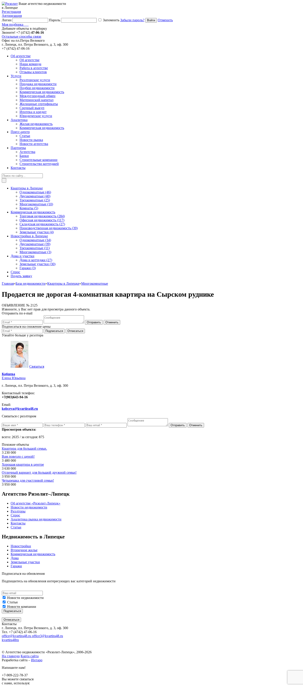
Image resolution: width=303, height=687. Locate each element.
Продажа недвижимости (38, 84)
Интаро (36, 660)
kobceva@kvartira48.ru (20, 408)
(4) (37, 232)
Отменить (165, 20)
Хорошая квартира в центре (23, 464)
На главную (11, 656)
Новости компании (21, 606)
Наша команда (30, 64)
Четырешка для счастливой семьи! (28, 480)
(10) (36, 204)
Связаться (36, 366)
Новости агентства (34, 144)
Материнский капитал (36, 100)
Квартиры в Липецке (63, 283)
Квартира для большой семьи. (24, 448)
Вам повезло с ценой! (18, 456)
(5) (29, 208)
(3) (35, 252)
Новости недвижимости (25, 598)
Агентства (27, 152)
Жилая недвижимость (36, 124)
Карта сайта (30, 656)
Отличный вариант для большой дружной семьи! (39, 472)
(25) (35, 200)
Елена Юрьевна (14, 376)
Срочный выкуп (32, 108)
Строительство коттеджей (39, 164)
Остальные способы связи (21, 36)
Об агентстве (29, 60)
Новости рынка (31, 140)
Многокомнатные (94, 283)
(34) (35, 240)
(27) (42, 224)
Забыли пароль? (132, 20)
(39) (49, 228)
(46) (35, 192)
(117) (42, 220)
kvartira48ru (10, 640)
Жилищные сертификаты (39, 104)
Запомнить (111, 20)
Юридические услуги (36, 116)
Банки (24, 156)
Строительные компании (38, 160)
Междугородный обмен (37, 96)
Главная (8, 283)
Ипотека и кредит (33, 112)
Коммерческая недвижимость (42, 92)
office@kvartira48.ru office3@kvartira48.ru (32, 636)
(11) (35, 248)
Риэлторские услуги (35, 80)
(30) (37, 264)
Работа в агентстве (34, 68)
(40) (35, 196)
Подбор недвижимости (37, 88)
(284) (42, 216)
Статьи (25, 136)
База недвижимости (30, 283)
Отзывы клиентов (33, 72)
